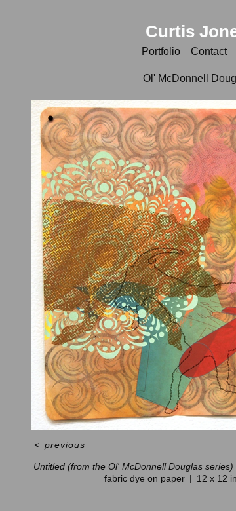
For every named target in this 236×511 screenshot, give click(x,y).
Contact (209, 51)
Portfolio (161, 51)
